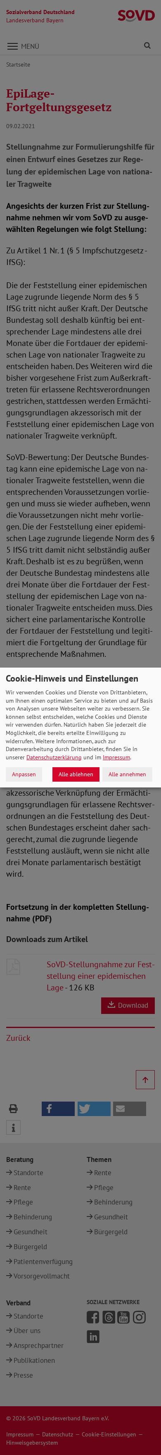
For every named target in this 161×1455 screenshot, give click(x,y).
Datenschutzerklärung (54, 757)
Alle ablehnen (76, 774)
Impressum (116, 757)
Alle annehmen (127, 774)
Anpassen (24, 774)
